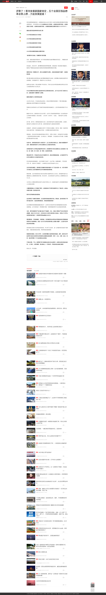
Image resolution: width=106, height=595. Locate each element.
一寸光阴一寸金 (36, 256)
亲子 (88, 221)
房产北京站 (65, 259)
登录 (90, 1)
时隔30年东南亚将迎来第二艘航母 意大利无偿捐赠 (50, 505)
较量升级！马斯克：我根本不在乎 (78, 172)
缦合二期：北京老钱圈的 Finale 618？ (79, 26)
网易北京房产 (22, 7)
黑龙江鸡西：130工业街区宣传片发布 (48, 559)
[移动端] (72, 1)
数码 (72, 221)
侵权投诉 (77, 593)
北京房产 (73, 14)
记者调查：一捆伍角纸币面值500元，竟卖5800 (49, 428)
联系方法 (48, 593)
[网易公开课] (76, 1)
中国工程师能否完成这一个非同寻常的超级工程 (51, 376)
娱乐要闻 (73, 125)
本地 (76, 221)
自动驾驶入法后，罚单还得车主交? (78, 163)
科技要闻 (73, 151)
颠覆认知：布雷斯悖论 (44, 299)
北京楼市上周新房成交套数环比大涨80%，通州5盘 (80, 34)
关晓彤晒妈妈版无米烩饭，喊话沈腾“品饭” (80, 147)
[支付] (84, 1)
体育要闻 (73, 96)
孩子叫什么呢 (74, 249)
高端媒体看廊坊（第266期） (44, 414)
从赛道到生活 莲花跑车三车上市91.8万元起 (80, 187)
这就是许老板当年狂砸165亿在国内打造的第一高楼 (52, 273)
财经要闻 (73, 69)
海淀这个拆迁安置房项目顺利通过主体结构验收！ (80, 29)
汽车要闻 (73, 175)
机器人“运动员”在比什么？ (43, 390)
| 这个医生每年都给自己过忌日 (79, 209)
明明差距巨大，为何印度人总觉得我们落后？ (50, 326)
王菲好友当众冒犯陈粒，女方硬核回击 (79, 137)
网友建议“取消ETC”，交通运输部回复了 (49, 535)
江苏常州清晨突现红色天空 (43, 581)
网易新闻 (76, 7)
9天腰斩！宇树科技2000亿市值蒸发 (79, 85)
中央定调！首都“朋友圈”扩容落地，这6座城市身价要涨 (51, 292)
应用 (15, 1)
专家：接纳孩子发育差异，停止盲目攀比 (79, 241)
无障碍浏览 (19, 1)
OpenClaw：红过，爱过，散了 (78, 169)
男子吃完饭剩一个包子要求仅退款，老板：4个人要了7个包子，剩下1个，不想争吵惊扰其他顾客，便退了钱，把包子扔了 (51, 514)
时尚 (84, 221)
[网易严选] (80, 1)
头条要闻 (73, 41)
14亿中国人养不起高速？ (45, 452)
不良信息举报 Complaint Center (66, 593)
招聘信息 (52, 593)
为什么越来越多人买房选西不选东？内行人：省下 (80, 32)
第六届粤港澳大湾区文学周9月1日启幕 (48, 343)
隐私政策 (59, 593)
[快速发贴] (20, 23)
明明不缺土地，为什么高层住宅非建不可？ (50, 436)
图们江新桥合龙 (42, 552)
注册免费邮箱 (95, 1)
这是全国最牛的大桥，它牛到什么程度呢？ (50, 459)
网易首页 (12, 1)
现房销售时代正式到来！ (45, 315)
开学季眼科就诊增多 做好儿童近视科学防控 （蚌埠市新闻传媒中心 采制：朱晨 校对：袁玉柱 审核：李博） (80, 245)
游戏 (80, 221)
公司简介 (44, 593)
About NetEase (40, 593)
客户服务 (55, 593)
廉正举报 (74, 593)
